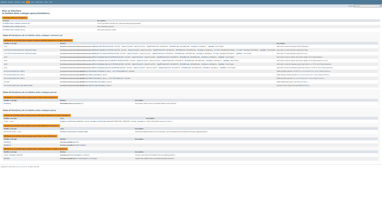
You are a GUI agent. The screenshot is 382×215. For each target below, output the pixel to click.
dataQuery (78, 103)
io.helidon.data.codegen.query (14, 29)
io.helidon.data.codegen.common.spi (16, 23)
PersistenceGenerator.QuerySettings (22, 50)
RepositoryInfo (127, 46)
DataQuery (22, 18)
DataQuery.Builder (16, 155)
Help (50, 2)
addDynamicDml (97, 46)
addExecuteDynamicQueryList (102, 64)
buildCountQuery (92, 71)
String (216, 50)
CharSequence (122, 71)
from (79, 158)
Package (17, 2)
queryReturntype (92, 85)
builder (71, 155)
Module (10, 2)
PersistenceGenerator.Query (14, 71)
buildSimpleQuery (92, 82)
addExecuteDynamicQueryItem (102, 57)
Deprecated (39, 2)
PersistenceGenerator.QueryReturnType (18, 85)
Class (23, 2)
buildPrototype (79, 145)
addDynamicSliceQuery (100, 53)
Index (46, 2)
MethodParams (174, 46)
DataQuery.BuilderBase (68, 121)
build (76, 142)
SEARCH (350, 6)
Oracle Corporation (21, 166)
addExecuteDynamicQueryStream (103, 67)
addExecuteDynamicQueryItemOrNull (104, 60)
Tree (32, 2)
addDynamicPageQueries (100, 50)
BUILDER (6, 158)
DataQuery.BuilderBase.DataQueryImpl (74, 131)
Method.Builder (108, 46)
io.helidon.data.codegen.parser (14, 26)
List (5, 50)
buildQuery (90, 75)
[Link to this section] (64, 35)
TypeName (211, 46)
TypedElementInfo (153, 46)
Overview (4, 2)
